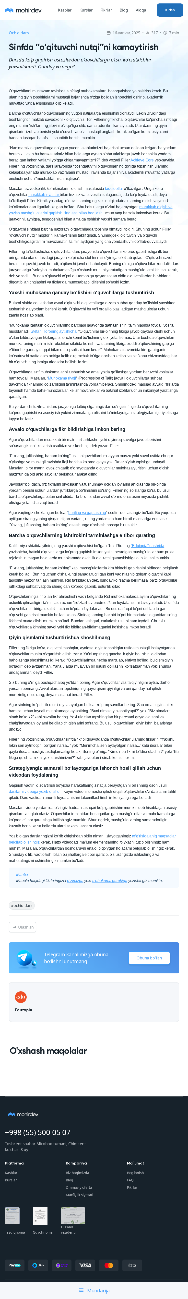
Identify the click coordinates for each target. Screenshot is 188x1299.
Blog (124, 10)
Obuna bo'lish (149, 958)
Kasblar (65, 10)
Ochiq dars (19, 33)
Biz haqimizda (77, 1172)
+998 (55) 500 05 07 (37, 1132)
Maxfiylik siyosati (79, 1194)
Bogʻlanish (135, 1172)
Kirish (170, 10)
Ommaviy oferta (79, 1187)
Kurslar (86, 10)
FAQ (130, 1180)
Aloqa (141, 10)
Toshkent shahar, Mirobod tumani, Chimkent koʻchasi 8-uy (45, 1146)
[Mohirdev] (23, 10)
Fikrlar (106, 10)
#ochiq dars (22, 905)
